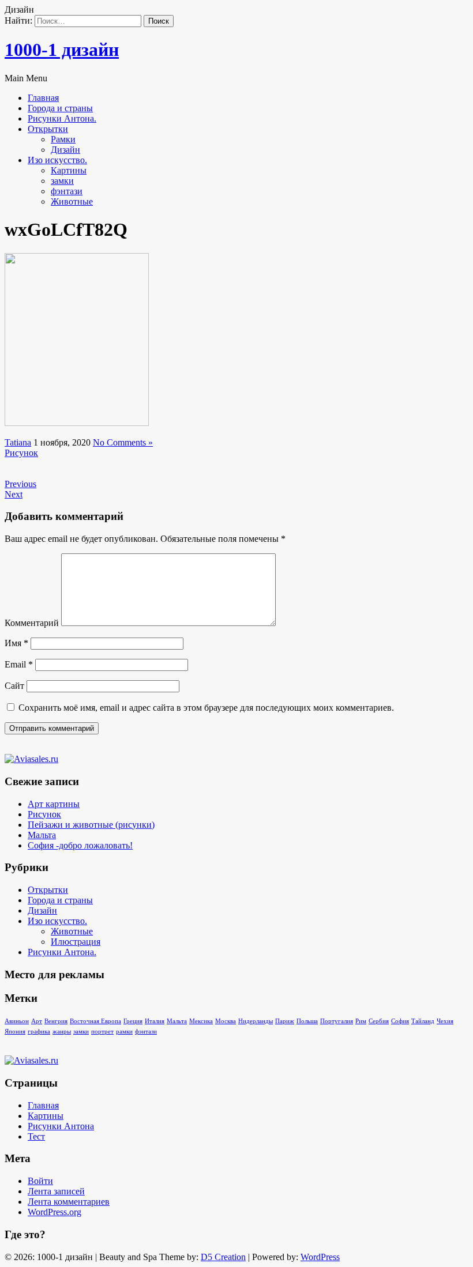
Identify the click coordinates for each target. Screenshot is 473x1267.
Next (13, 494)
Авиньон (17, 1021)
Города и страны (60, 108)
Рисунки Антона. (62, 118)
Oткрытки (48, 129)
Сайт (14, 686)
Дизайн (65, 149)
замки (62, 181)
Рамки (63, 139)
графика (39, 1031)
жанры (61, 1031)
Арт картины (54, 804)
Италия (154, 1021)
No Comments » (123, 442)
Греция (132, 1021)
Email (19, 664)
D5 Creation (223, 1257)
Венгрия (55, 1021)
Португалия (336, 1021)
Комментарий (32, 623)
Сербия (379, 1021)
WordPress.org (54, 1212)
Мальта (42, 835)
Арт (36, 1021)
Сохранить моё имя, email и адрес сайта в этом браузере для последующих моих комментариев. (206, 707)
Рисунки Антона (61, 1126)
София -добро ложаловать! (80, 845)
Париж (284, 1021)
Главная (43, 98)
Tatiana (18, 442)
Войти (40, 1181)
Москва (225, 1021)
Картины (69, 170)
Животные (72, 201)
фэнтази (66, 191)
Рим (360, 1021)
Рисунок (21, 453)
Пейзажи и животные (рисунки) (91, 824)
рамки (124, 1031)
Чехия (445, 1021)
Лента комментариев (69, 1201)
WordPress (320, 1257)
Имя (16, 643)
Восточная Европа (95, 1021)
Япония (15, 1031)
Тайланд (422, 1021)
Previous (20, 484)
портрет (102, 1031)
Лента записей (56, 1191)
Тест (36, 1136)
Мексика (201, 1021)
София (400, 1021)
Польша (307, 1021)
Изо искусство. (57, 160)
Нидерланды (255, 1021)
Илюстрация (75, 942)
